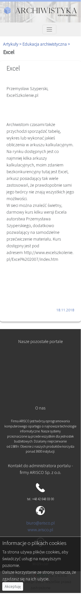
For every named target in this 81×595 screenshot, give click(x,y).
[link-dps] (40, 357)
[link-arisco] (40, 379)
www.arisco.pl (40, 529)
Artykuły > (12, 44)
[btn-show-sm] (49, 29)
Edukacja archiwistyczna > (46, 44)
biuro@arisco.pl (40, 523)
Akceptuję (13, 586)
